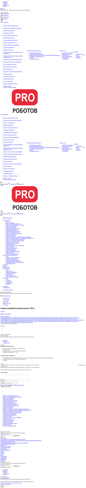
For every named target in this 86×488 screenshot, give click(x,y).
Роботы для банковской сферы (35, 318)
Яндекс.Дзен (6, 5)
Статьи (2, 453)
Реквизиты (3, 459)
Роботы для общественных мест (8, 317)
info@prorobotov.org (6, 295)
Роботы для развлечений (67, 318)
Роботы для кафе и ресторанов (62, 317)
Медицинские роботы (50, 317)
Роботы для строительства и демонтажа (24, 317)
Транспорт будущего (52, 321)
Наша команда (4, 458)
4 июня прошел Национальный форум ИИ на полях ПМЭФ (14, 442)
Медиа (2, 451)
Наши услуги (9, 270)
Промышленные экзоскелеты (29, 320)
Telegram (5, 2)
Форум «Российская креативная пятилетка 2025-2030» (13, 439)
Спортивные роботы (47, 318)
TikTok (4, 6)
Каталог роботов (10, 222)
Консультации (4, 449)
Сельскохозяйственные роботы (26, 322)
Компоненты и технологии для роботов (13, 320)
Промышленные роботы (54, 320)
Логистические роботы (62, 321)
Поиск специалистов (5, 450)
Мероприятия (4, 456)
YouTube (5, 4)
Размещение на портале (6, 446)
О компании (3, 457)
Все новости (3, 438)
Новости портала (6, 434)
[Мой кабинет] (1, 182)
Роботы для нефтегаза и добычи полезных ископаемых (35, 321)
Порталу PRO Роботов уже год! (8, 444)
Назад (7, 221)
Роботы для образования (39, 317)
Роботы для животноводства (12, 322)
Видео (2, 455)
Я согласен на (13, 385)
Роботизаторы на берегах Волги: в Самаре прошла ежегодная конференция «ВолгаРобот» (21, 440)
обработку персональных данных (16, 385)
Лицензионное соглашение (6, 484)
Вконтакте (5, 1)
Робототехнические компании (13, 257)
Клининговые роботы (57, 318)
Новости (3, 452)
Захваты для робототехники (14, 318)
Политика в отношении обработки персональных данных (11, 482)
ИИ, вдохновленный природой (8, 441)
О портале (8, 280)
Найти (2, 486)
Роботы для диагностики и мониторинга (69, 320)
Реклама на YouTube (5, 447)
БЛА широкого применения (42, 320)
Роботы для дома (24, 318)
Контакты (3, 461)
